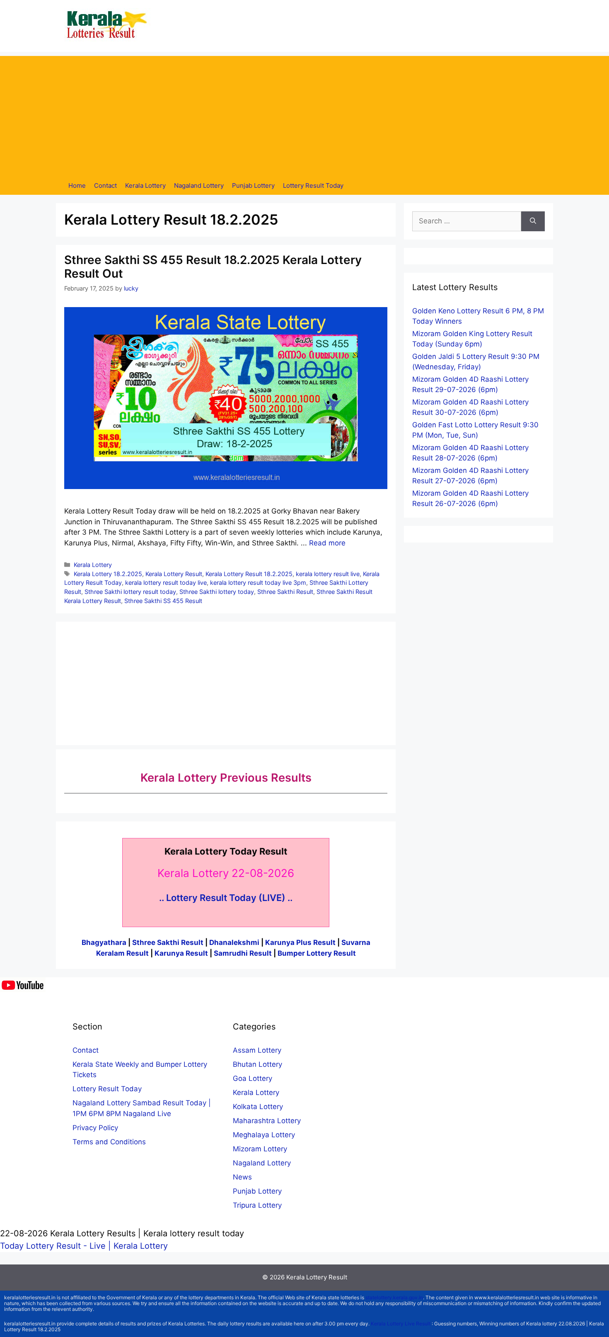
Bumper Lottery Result (317, 953)
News (242, 1177)
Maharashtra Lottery (267, 1121)
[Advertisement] (304, 114)
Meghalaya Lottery (264, 1135)
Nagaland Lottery (199, 185)
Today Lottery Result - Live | (57, 1246)
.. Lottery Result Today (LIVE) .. (225, 897)
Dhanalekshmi (234, 942)
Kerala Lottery (145, 185)
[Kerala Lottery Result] (107, 25)
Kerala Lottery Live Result (400, 1323)
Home (77, 185)
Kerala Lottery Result (173, 573)
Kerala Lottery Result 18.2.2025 (248, 573)
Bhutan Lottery (257, 1064)
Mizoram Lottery (260, 1149)
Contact (105, 185)
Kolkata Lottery (258, 1106)
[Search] (533, 221)
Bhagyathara (104, 942)
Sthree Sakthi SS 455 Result (163, 600)
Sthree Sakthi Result (285, 591)
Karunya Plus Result (300, 942)
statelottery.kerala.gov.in (394, 1297)
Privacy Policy (95, 1128)
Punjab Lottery (253, 185)
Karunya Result (182, 953)
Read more (327, 543)
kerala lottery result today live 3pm (258, 582)
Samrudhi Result (243, 953)
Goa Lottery (252, 1078)
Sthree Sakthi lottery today (216, 591)
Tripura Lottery (257, 1205)
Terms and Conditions (109, 1142)
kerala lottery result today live (166, 582)
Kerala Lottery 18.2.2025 (108, 573)
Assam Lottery (257, 1050)
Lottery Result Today (313, 185)
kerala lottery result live (328, 573)
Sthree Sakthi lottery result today (130, 591)
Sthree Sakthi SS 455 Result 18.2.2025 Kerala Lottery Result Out (213, 267)
